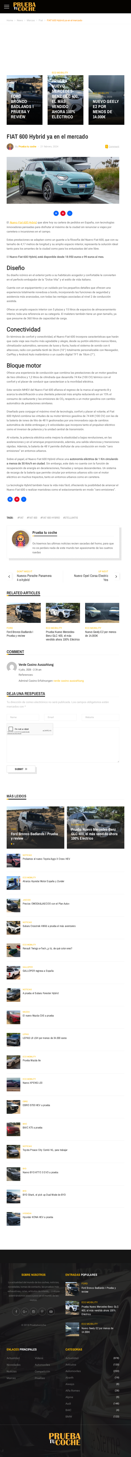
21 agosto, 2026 (29, 91)
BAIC (25, 1123)
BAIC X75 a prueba (32, 1127)
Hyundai (27, 1213)
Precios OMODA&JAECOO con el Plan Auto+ (46, 903)
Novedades (13, 1365)
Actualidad (13, 1358)
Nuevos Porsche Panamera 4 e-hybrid (34, 577)
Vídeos (39, 1358)
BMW (69, 1417)
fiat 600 (32, 517)
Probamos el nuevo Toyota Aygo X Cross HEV (46, 859)
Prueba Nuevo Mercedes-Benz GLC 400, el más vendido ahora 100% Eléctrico (65, 99)
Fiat (41, 20)
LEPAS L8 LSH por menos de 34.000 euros (45, 1038)
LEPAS (26, 1034)
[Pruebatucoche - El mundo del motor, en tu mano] (24, 6)
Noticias (27, 855)
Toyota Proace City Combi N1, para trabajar (45, 1150)
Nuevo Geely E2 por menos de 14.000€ (106, 109)
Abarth (70, 1378)
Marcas (31, 20)
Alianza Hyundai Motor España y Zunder (43, 881)
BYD (24, 1168)
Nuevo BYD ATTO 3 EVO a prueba (40, 1172)
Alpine (69, 1397)
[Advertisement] (65, 49)
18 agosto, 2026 (62, 76)
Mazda (26, 1011)
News (20, 20)
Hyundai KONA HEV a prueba (38, 1217)
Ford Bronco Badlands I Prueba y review (22, 106)
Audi (68, 1404)
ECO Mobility (60, 73)
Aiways (70, 1384)
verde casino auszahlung (36, 664)
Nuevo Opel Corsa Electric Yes (91, 577)
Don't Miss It (24, 571)
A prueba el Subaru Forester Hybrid (41, 993)
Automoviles (42, 1365)
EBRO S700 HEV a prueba (36, 1105)
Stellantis (71, 517)
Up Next (103, 571)
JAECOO (27, 899)
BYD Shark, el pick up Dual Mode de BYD (44, 1195)
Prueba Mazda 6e (32, 1060)
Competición (42, 1371)
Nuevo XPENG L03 (32, 1083)
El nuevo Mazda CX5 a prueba (38, 1015)
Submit (19, 769)
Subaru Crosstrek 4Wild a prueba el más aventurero (49, 926)
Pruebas (40, 1378)
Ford (14, 91)
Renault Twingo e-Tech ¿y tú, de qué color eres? (47, 948)
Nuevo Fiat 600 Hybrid (23, 222)
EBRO (25, 1101)
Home (10, 20)
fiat (21, 517)
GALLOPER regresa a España (38, 971)
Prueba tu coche (27, 146)
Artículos (71, 1365)
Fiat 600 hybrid (51, 517)
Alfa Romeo (73, 1391)
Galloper (28, 967)
